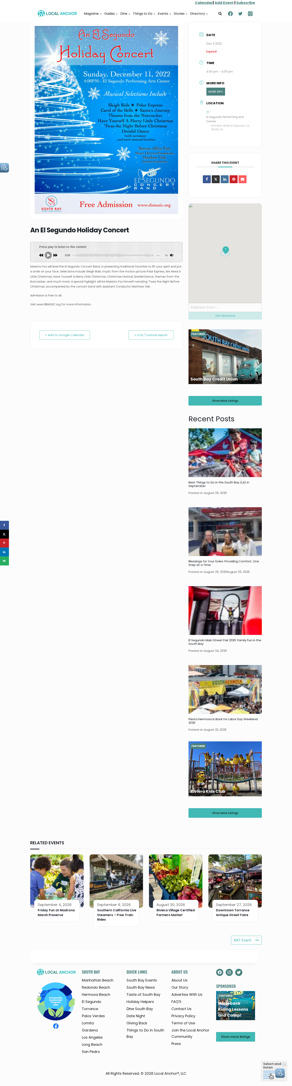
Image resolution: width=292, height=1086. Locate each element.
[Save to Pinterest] (4, 543)
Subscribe (245, 2)
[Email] (243, 179)
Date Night (136, 1015)
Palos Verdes (93, 1015)
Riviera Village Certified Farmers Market (176, 912)
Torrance (90, 1008)
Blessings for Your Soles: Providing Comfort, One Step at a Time (224, 563)
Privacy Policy (183, 1015)
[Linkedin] (225, 179)
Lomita (88, 1023)
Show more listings (225, 401)
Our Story (179, 987)
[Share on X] (4, 534)
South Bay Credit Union (214, 379)
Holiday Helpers (140, 1001)
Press (176, 1043)
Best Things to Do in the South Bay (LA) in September (219, 484)
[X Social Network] (216, 179)
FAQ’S (176, 1001)
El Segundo (91, 1001)
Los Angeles (92, 1037)
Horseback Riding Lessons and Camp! (233, 1009)
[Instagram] (250, 13)
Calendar (204, 2)
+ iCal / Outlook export (151, 335)
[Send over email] (4, 560)
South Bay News (141, 987)
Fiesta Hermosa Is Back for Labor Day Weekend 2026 (223, 721)
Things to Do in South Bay (145, 1033)
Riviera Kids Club (207, 791)
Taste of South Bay (143, 994)
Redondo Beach (96, 987)
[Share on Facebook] (207, 179)
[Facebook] (230, 13)
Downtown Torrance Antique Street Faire (232, 912)
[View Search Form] (220, 13)
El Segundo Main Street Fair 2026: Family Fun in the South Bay (225, 642)
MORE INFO (215, 92)
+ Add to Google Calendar (64, 335)
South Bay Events (142, 980)
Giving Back (137, 1023)
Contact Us (181, 1008)
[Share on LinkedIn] (4, 551)
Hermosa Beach (96, 994)
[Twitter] (240, 13)
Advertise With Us (186, 994)
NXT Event (242, 940)
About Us (179, 980)
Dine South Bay (140, 1008)
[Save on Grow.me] (4, 569)
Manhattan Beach (97, 980)
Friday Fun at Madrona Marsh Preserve (56, 912)
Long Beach (92, 1044)
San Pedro (91, 1051)
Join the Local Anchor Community (190, 1033)
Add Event (224, 2)
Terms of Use (183, 1023)
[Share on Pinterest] (234, 179)
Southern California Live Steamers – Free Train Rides (116, 915)
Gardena (90, 1030)
